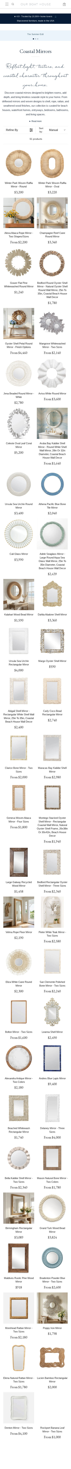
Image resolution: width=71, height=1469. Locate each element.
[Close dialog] (68, 718)
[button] (18, 733)
